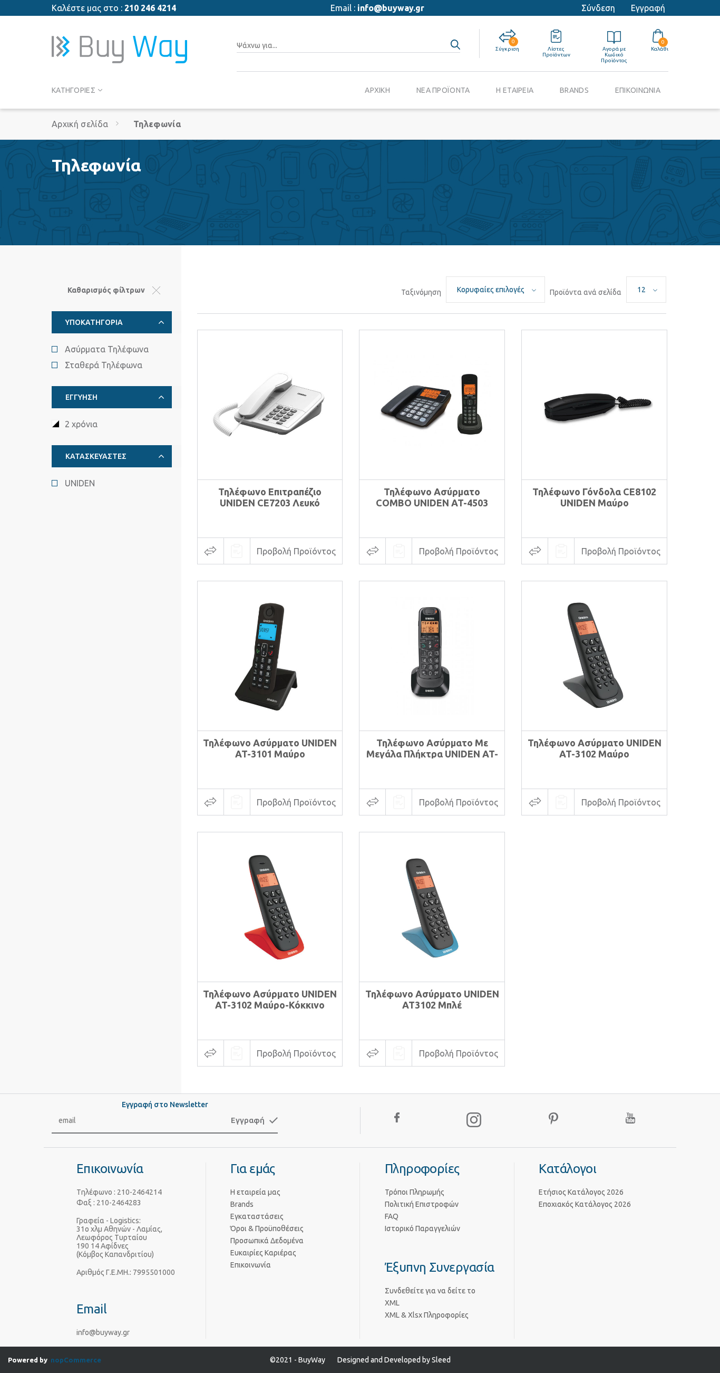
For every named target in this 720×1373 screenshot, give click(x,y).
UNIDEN (80, 483)
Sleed (441, 1360)
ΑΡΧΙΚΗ (377, 90)
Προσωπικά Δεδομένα (267, 1240)
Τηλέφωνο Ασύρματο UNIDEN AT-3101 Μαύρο (270, 748)
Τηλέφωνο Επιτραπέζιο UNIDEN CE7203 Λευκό (270, 497)
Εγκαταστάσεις (257, 1216)
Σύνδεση (598, 8)
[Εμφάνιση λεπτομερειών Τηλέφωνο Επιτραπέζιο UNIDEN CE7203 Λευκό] (270, 405)
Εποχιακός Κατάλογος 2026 (585, 1204)
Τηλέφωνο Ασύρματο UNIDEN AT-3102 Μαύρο (594, 748)
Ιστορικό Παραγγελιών (422, 1228)
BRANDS (574, 90)
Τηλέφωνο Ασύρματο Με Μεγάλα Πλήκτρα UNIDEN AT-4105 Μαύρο (432, 753)
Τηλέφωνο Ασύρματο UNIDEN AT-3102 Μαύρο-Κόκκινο (270, 999)
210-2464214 (139, 1192)
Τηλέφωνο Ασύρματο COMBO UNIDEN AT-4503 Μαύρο (432, 502)
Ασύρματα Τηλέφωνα (107, 349)
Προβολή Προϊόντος (296, 551)
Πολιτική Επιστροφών (422, 1204)
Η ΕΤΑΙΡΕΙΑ (514, 90)
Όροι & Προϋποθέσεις (267, 1228)
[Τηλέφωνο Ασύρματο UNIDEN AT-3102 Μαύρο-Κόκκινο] (270, 907)
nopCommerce (76, 1360)
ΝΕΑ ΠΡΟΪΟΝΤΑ (443, 90)
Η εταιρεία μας (255, 1192)
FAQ (391, 1216)
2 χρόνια (81, 424)
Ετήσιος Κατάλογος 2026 (581, 1192)
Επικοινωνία (250, 1265)
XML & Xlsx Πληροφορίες (427, 1315)
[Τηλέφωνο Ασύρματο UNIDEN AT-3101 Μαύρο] (270, 656)
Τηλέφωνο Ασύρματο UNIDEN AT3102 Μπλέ (432, 999)
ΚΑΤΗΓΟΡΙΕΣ (73, 90)
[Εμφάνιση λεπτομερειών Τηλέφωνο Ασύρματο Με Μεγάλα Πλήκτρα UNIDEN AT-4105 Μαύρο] (432, 656)
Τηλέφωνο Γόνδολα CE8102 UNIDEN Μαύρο (594, 497)
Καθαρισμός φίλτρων (106, 290)
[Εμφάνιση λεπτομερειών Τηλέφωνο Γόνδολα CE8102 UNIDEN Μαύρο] (594, 405)
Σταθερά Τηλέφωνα (103, 365)
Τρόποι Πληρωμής (414, 1192)
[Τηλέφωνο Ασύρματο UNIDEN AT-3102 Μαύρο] (594, 656)
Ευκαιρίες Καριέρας (263, 1253)
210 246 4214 (150, 8)
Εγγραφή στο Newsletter (165, 1104)
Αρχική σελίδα (80, 124)
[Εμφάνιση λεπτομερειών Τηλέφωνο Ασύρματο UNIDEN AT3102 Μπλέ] (432, 907)
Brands (242, 1204)
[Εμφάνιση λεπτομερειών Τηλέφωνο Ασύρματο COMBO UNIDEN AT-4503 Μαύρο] (432, 405)
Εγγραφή (648, 8)
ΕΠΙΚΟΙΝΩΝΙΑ (637, 90)
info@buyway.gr (390, 8)
